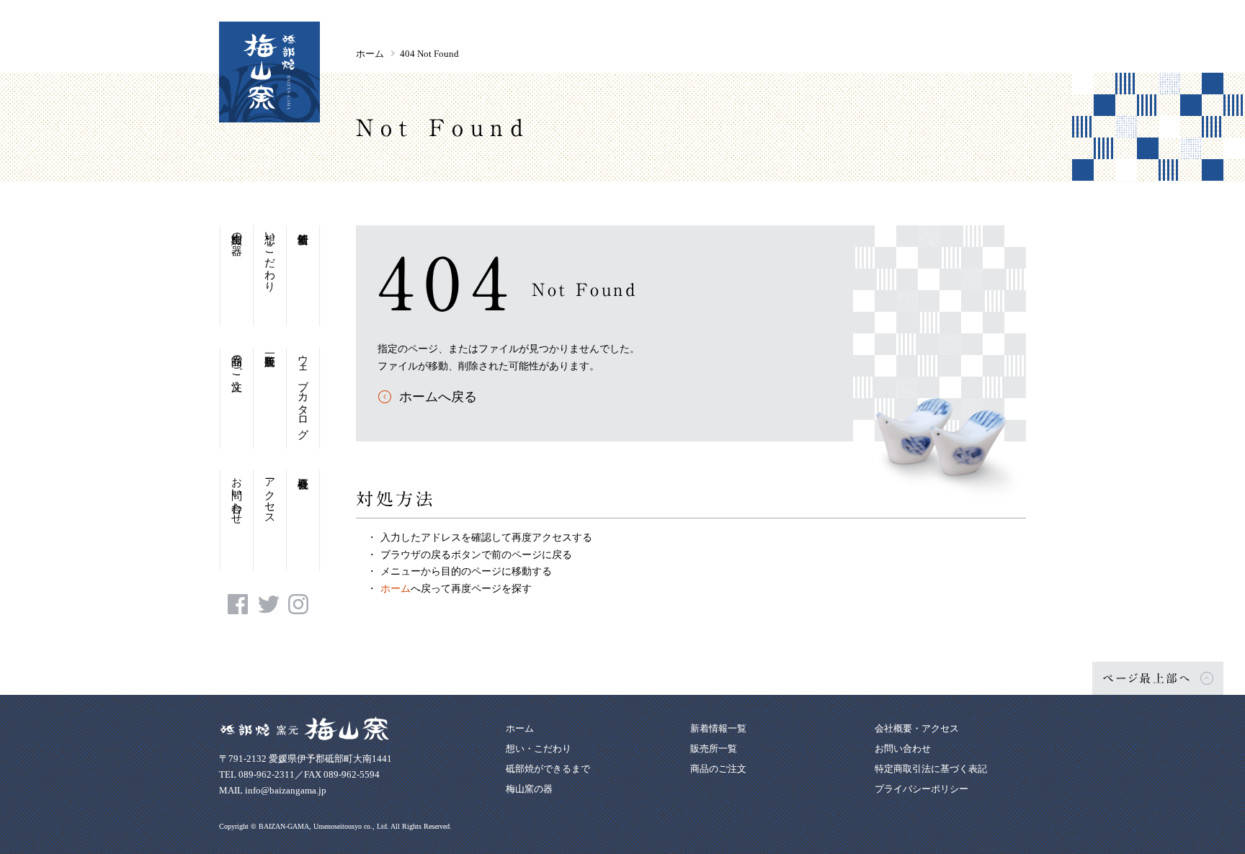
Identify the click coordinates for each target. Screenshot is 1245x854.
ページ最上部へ (1147, 678)
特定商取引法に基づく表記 (931, 768)
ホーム (370, 53)
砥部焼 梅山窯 (269, 72)
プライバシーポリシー (921, 788)
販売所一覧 (270, 398)
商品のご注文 (237, 360)
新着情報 (303, 275)
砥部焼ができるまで (548, 768)
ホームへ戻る (438, 397)
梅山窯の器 (237, 231)
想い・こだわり (270, 256)
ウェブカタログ (303, 390)
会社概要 (303, 520)
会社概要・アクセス (917, 728)
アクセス (270, 494)
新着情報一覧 (718, 728)
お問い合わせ (237, 494)
